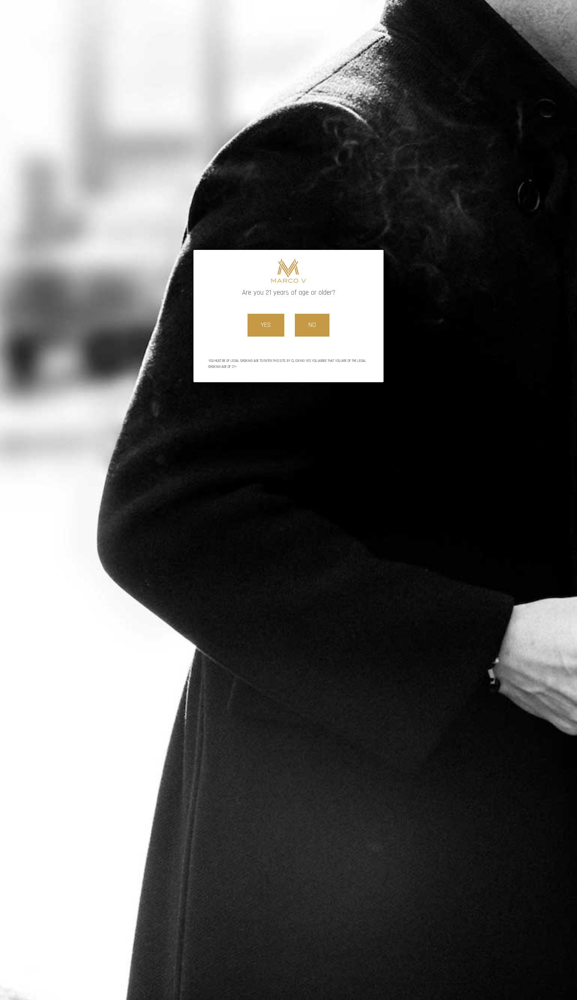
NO (312, 325)
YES (266, 325)
